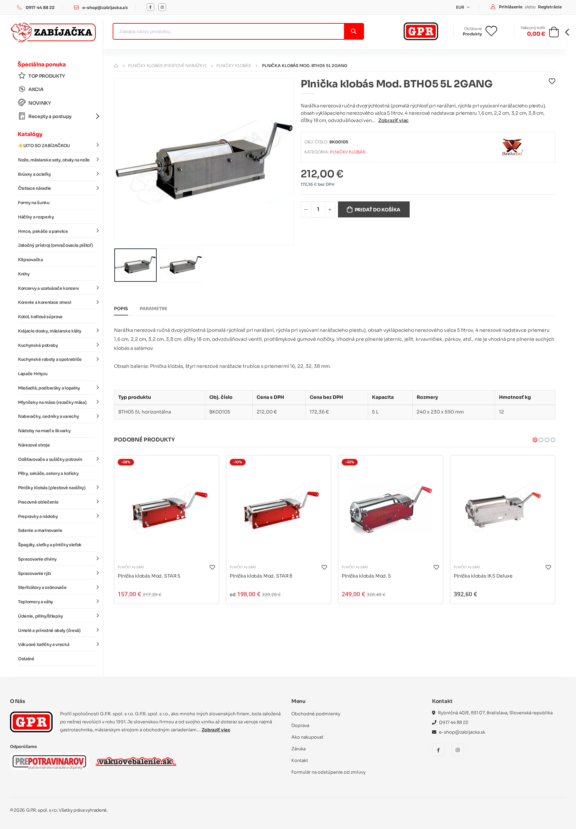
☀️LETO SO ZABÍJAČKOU (44, 145)
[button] (553, 34)
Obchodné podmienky (315, 714)
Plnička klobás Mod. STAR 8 (261, 576)
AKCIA (35, 89)
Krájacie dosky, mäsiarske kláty (49, 331)
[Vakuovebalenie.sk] (135, 761)
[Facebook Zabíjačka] (150, 7)
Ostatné (26, 659)
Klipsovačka (30, 259)
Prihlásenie (511, 6)
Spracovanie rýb (34, 573)
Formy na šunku (34, 202)
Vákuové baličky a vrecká (43, 644)
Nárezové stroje (34, 445)
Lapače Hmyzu (32, 373)
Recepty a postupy (50, 116)
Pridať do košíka (378, 210)
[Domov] (116, 65)
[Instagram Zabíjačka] (162, 7)
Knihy (23, 274)
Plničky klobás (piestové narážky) (52, 488)
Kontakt (299, 760)
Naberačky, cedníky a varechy (48, 416)
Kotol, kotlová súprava (40, 316)
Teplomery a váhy (35, 602)
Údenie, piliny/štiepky (40, 616)
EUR (461, 7)
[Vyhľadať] (353, 31)
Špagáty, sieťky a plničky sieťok (50, 545)
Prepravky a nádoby (38, 516)
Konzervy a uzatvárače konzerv (48, 288)
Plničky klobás (233, 65)
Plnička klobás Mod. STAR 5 (149, 576)
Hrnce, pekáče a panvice (43, 231)
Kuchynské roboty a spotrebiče (50, 359)
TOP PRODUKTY (46, 76)
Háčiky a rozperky (36, 217)
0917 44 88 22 (40, 7)
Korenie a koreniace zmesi (44, 302)
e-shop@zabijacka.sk (105, 7)
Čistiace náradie (34, 188)
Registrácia (550, 6)
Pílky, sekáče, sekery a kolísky (48, 473)
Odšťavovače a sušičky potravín (50, 459)
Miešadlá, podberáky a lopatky (49, 388)
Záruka (298, 749)
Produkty (472, 33)
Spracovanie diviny (37, 559)
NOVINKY (39, 103)
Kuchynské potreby (38, 345)
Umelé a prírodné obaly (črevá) (49, 630)
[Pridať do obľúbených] (552, 85)
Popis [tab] (121, 308)
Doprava (300, 725)
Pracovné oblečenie (38, 502)
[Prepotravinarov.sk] (49, 761)
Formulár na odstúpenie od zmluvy (328, 772)
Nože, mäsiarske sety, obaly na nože (54, 160)
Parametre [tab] (153, 308)
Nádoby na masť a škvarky (44, 431)
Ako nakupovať (307, 737)
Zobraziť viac (393, 120)
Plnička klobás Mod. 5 (366, 576)
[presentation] (124, 161)
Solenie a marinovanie (40, 530)
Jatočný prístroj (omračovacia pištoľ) (55, 245)
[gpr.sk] (31, 722)
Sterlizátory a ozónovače (42, 587)
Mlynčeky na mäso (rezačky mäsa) (52, 402)
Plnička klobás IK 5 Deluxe (483, 576)
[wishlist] (496, 31)
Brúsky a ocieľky (34, 174)
